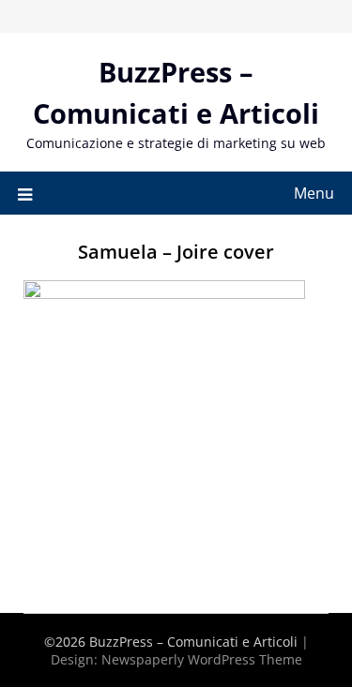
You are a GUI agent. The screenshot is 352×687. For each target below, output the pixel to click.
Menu (314, 193)
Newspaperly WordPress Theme (201, 659)
